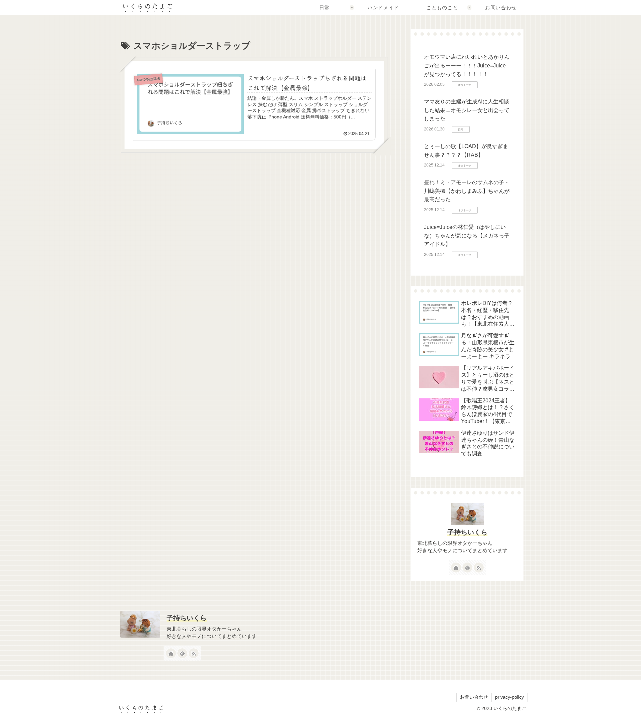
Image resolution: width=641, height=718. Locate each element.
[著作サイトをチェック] (456, 567)
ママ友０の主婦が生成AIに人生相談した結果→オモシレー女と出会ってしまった (466, 110)
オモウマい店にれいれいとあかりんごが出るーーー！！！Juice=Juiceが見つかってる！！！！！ (466, 65)
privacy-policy (509, 697)
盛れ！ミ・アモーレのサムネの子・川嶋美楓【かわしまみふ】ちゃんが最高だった (466, 191)
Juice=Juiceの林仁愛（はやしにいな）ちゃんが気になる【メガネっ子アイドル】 (466, 235)
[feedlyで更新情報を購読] (467, 567)
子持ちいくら (467, 532)
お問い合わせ (474, 697)
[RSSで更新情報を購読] (478, 567)
